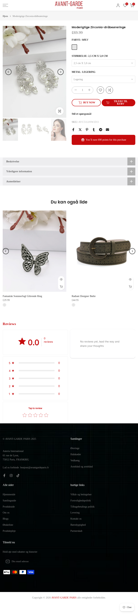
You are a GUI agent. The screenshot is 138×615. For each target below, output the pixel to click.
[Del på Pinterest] (87, 129)
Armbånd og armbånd (81, 466)
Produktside (9, 506)
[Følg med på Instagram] (11, 475)
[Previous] (8, 72)
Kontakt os (75, 518)
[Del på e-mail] (107, 129)
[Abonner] (61, 561)
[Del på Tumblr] (93, 129)
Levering (75, 512)
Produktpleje (9, 531)
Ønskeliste (8, 524)
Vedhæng (75, 460)
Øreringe (74, 448)
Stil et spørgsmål (81, 113)
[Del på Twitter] (80, 129)
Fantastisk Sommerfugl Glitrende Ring (22, 296)
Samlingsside (9, 500)
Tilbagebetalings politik (82, 506)
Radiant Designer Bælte (84, 296)
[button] (35, 362)
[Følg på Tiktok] (18, 475)
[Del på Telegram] (100, 129)
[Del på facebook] (73, 129)
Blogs (5, 518)
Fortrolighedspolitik (80, 500)
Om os (6, 512)
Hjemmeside (9, 494)
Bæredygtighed (78, 524)
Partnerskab (76, 531)
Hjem (5, 16)
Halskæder (75, 454)
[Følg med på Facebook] (4, 475)
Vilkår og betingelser (81, 494)
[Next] (61, 72)
